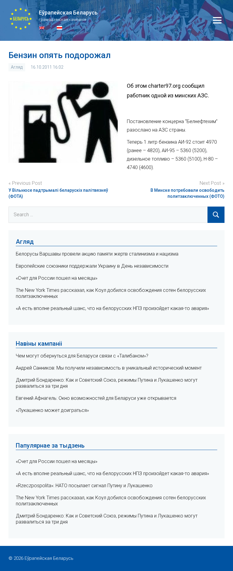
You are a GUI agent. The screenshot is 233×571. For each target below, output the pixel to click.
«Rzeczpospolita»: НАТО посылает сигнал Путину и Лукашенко (84, 485)
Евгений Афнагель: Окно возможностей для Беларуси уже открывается (96, 398)
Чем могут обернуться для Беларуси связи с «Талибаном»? (82, 356)
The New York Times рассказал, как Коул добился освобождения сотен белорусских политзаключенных (111, 501)
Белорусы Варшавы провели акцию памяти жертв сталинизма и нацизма (97, 254)
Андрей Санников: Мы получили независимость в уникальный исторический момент (109, 368)
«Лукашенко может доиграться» (52, 410)
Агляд (16, 67)
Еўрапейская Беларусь (68, 12)
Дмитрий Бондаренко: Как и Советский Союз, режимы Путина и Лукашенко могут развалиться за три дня (107, 519)
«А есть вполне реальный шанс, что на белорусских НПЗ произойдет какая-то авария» (112, 308)
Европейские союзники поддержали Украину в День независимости (92, 266)
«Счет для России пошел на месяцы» (56, 278)
